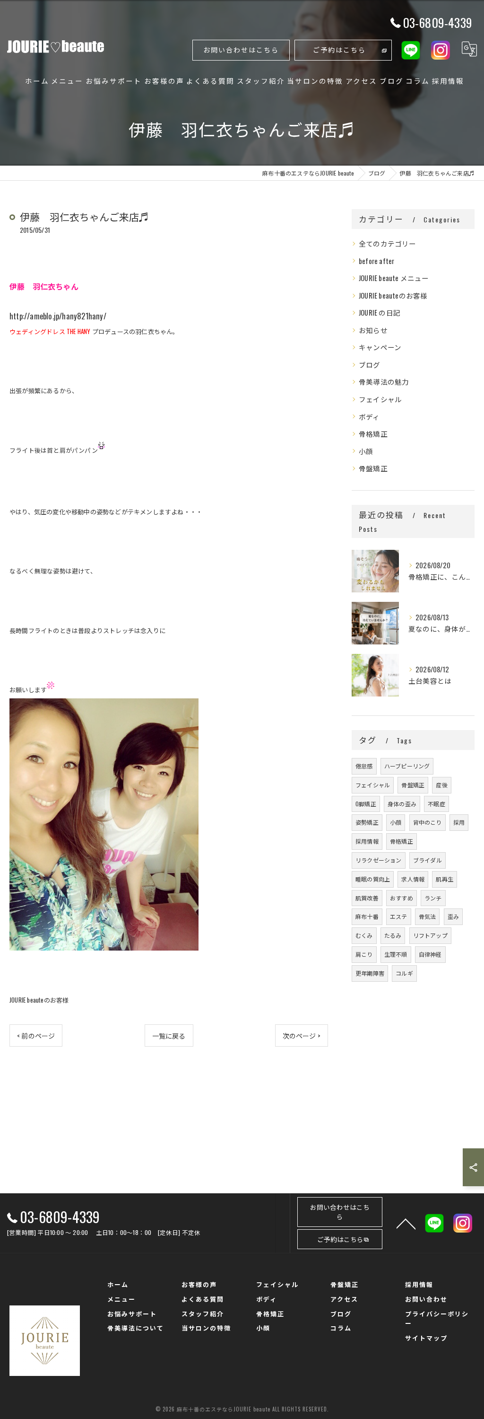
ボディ (369, 417)
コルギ (404, 973)
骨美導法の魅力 (384, 382)
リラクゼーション (378, 860)
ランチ (433, 898)
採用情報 (367, 841)
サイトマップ (426, 1337)
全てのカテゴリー (387, 243)
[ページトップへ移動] (406, 1223)
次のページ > (301, 1035)
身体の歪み (402, 804)
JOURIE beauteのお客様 (39, 1000)
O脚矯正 (365, 804)
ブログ (369, 365)
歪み (453, 916)
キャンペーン (380, 347)
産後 (441, 785)
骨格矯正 (373, 434)
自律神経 (430, 954)
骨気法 (427, 916)
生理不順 (395, 954)
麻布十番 (367, 916)
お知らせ (373, 330)
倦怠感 (364, 766)
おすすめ (401, 898)
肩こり (364, 954)
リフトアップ (430, 935)
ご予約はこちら (339, 49)
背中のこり (427, 822)
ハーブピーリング (407, 766)
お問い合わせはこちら (241, 49)
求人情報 (412, 879)
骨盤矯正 (373, 468)
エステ (398, 916)
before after (376, 261)
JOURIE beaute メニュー (394, 278)
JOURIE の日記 (379, 312)
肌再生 (444, 879)
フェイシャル (380, 399)
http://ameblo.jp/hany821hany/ (57, 316)
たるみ (393, 935)
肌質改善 (367, 898)
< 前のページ (36, 1035)
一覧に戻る (169, 1035)
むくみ (364, 935)
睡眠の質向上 (372, 879)
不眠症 (436, 804)
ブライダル (427, 860)
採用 (459, 822)
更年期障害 (369, 973)
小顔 (366, 451)
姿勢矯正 (367, 822)
